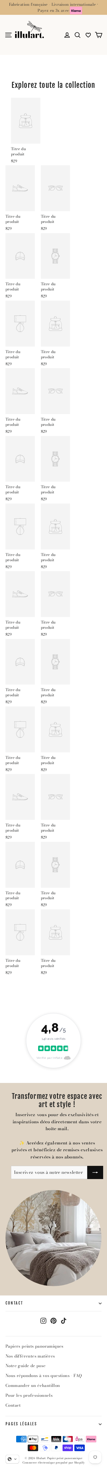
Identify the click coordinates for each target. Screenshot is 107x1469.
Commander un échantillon (32, 1385)
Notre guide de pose (25, 1365)
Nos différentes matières (30, 1356)
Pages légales (21, 1423)
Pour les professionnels (29, 1395)
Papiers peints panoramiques (34, 1346)
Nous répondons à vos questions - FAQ (43, 1375)
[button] (12, 1459)
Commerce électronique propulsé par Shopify (53, 1462)
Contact (14, 1303)
